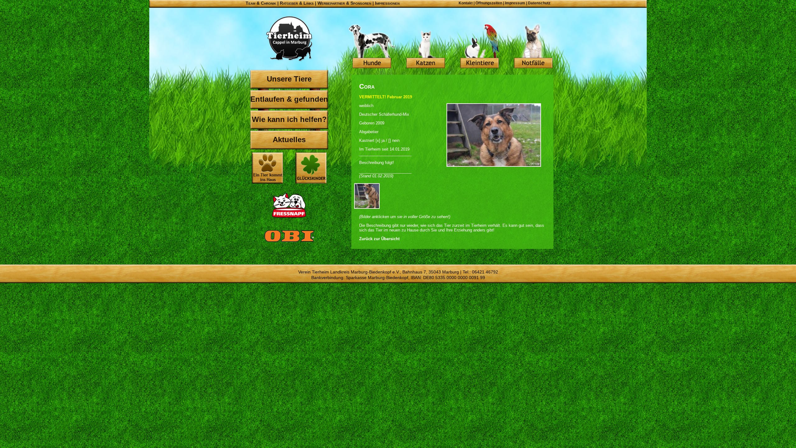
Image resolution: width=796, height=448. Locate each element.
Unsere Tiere (289, 79)
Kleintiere (479, 46)
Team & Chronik (261, 3)
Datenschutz (539, 3)
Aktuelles (289, 139)
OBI (289, 242)
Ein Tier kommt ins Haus (267, 168)
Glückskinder (311, 169)
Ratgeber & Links (297, 3)
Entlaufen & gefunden (289, 99)
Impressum (515, 3)
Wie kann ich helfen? (289, 119)
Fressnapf (289, 205)
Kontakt (466, 3)
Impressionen (387, 3)
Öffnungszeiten (488, 3)
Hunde (372, 46)
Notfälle (533, 46)
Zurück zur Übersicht (379, 238)
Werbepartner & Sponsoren (344, 3)
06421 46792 (485, 271)
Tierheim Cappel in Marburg (289, 39)
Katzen (425, 46)
